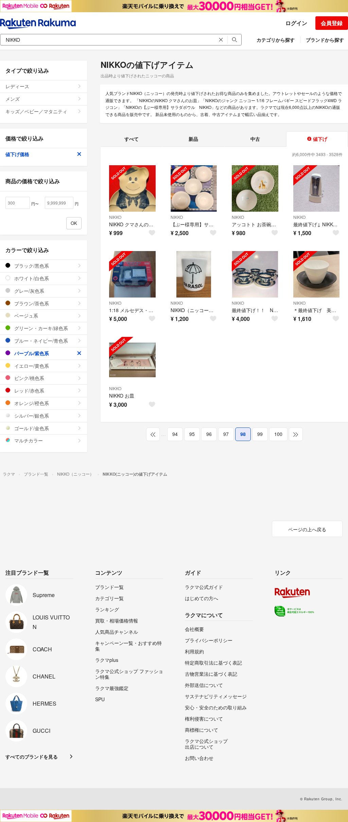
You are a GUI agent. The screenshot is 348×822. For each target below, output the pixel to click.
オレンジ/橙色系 (31, 403)
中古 (255, 138)
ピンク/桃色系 (28, 378)
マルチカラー (28, 440)
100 (278, 434)
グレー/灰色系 (28, 290)
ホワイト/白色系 (31, 278)
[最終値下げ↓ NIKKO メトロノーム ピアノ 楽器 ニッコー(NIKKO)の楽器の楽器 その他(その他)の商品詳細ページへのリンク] (316, 188)
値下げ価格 (17, 154)
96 (209, 434)
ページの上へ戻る (307, 529)
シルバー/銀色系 (31, 415)
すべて (131, 138)
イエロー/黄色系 (31, 365)
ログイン (296, 23)
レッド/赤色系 (28, 390)
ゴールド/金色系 (31, 428)
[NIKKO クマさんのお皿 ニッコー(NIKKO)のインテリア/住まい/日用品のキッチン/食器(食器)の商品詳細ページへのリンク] (132, 188)
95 (192, 434)
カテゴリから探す (276, 39)
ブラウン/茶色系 (31, 303)
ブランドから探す (325, 39)
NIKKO (115, 217)
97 (226, 434)
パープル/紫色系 (31, 353)
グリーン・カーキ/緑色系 (40, 328)
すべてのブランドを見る (31, 756)
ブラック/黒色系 (31, 265)
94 (175, 434)
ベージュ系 (25, 315)
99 (260, 434)
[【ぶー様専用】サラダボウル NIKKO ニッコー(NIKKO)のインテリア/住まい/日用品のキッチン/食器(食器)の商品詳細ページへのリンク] (194, 188)
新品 (193, 138)
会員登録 (332, 23)
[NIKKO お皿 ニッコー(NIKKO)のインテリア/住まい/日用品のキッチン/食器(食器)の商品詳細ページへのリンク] (132, 360)
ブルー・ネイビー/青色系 (40, 340)
